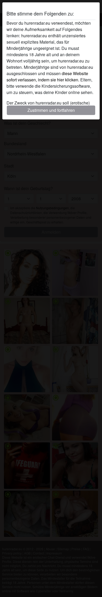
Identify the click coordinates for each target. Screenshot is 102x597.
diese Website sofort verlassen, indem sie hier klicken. (47, 76)
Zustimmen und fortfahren (51, 110)
